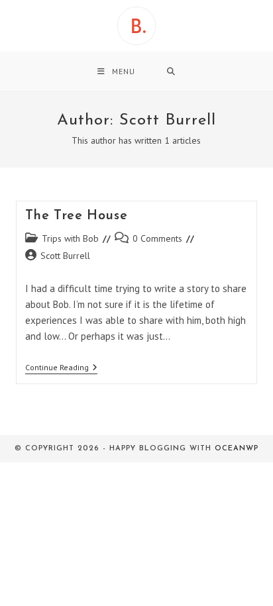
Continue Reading (61, 368)
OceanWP (236, 448)
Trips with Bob (70, 238)
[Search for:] (171, 71)
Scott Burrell (65, 256)
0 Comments (157, 238)
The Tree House (76, 216)
